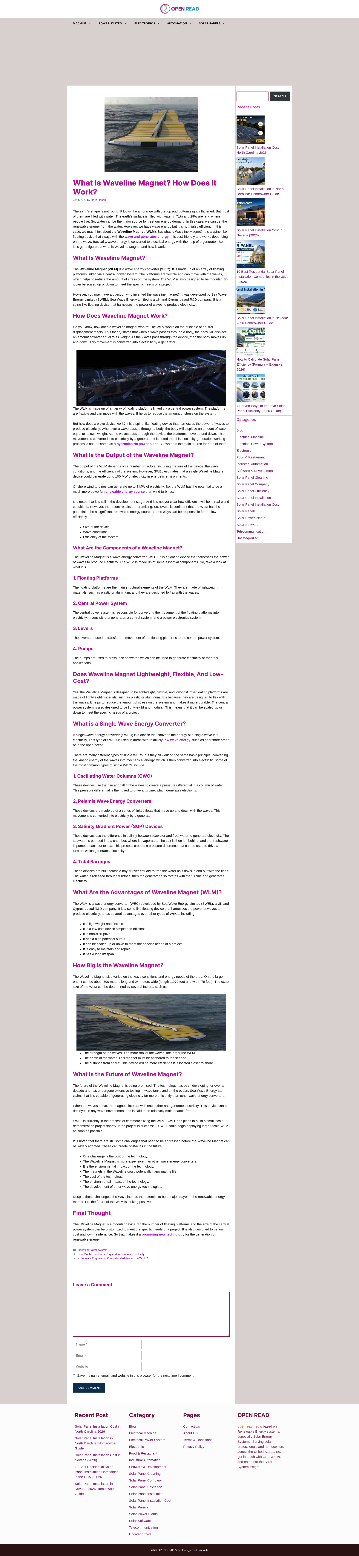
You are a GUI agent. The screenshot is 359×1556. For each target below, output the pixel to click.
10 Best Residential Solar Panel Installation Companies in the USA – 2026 (262, 277)
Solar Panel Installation (254, 498)
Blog (240, 430)
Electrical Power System (92, 1249)
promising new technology (163, 1234)
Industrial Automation (252, 464)
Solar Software (248, 525)
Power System (110, 23)
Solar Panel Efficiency (253, 491)
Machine (80, 23)
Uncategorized (247, 538)
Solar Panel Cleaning (252, 477)
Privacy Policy (193, 1447)
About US (190, 1433)
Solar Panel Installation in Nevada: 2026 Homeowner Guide (95, 1489)
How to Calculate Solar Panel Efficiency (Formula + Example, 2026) (260, 364)
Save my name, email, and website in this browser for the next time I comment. (135, 1375)
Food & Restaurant (251, 457)
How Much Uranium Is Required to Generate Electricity (111, 1254)
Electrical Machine (250, 437)
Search (242, 89)
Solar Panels (210, 23)
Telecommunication (251, 531)
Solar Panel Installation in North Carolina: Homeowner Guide (95, 1443)
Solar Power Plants (251, 518)
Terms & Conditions (197, 1440)
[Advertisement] (179, 57)
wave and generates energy (147, 236)
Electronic (244, 450)
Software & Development (255, 471)
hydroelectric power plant (137, 444)
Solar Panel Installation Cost (258, 504)
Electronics (144, 23)
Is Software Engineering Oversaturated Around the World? (112, 1258)
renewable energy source (124, 491)
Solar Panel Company (253, 484)
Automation (177, 23)
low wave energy (177, 740)
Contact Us (191, 1426)
